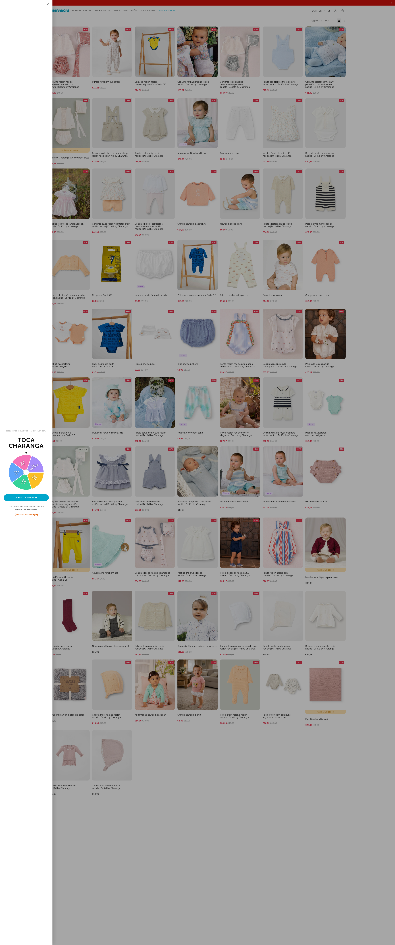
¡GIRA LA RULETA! (26, 497)
